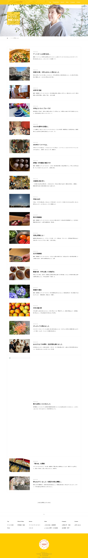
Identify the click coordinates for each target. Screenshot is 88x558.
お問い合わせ (78, 514)
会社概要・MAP (65, 517)
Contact (78, 2)
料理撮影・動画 (21, 514)
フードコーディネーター (34, 514)
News (8, 517)
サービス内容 (10, 514)
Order (67, 2)
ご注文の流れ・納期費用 (50, 514)
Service (62, 2)
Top (50, 2)
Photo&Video (56, 2)
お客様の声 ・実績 (66, 514)
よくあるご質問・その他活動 (51, 517)
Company (72, 2)
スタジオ (31, 517)
